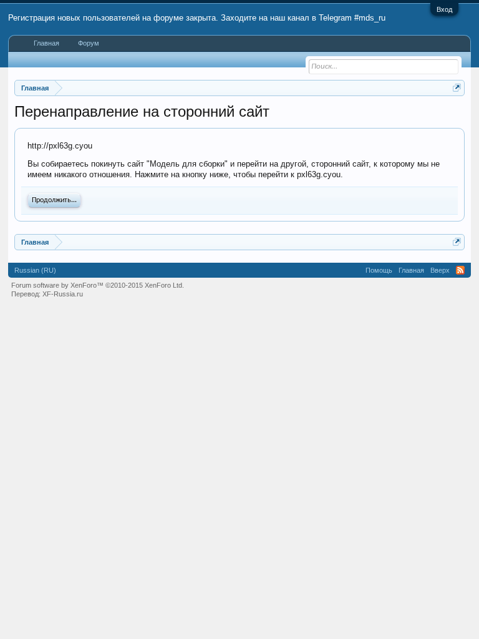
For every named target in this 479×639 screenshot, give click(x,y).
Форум (88, 43)
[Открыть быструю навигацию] (457, 88)
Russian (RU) (35, 270)
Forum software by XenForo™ (97, 285)
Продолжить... (54, 200)
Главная (46, 43)
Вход (444, 9)
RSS (460, 270)
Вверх (440, 270)
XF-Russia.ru (62, 294)
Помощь (378, 270)
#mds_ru (369, 17)
